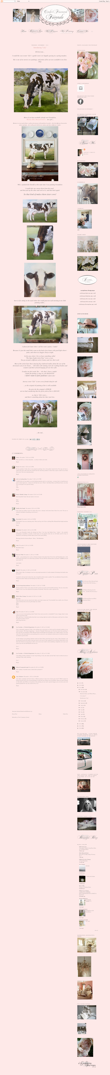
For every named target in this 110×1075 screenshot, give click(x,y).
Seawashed (18, 519)
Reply (17, 462)
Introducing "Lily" (84, 698)
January (82, 721)
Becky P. (18, 570)
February (83, 718)
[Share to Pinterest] (39, 439)
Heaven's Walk (19, 554)
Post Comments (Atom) (23, 717)
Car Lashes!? (83, 696)
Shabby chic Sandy (20, 508)
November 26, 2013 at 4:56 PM (36, 667)
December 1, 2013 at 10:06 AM (31, 676)
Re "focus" (88, 921)
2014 (80, 685)
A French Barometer (83, 860)
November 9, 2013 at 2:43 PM (26, 545)
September (83, 703)
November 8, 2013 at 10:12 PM (29, 530)
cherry (17, 457)
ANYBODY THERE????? (88, 900)
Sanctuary (81, 875)
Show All (96, 930)
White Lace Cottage (84, 890)
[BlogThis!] (34, 439)
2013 (80, 687)
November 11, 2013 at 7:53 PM (31, 554)
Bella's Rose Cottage (21, 596)
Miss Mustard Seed (83, 853)
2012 (80, 723)
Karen (17, 466)
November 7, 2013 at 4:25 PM (27, 457)
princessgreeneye (83, 909)
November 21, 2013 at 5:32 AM (42, 653)
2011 (80, 726)
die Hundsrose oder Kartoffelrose (90, 911)
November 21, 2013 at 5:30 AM (42, 627)
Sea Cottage (82, 864)
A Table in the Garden (90, 876)
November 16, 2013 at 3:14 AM (34, 596)
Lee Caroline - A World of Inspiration (25, 627)
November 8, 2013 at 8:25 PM (33, 508)
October (82, 701)
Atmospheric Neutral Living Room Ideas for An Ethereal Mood (87, 848)
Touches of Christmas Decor (85, 887)
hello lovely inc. (83, 846)
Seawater (87, 865)
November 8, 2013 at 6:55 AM (35, 494)
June (17, 611)
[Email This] (32, 439)
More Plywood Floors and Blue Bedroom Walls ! (89, 599)
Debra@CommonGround (22, 667)
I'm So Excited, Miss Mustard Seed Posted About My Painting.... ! (90, 582)
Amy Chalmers (19, 676)
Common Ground (83, 920)
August (82, 705)
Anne (17, 545)
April (82, 714)
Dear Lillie (81, 886)
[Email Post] (30, 439)
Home (40, 714)
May (82, 712)
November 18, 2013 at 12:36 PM (26, 611)
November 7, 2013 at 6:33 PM (27, 466)
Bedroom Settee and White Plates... (88, 693)
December (83, 689)
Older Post (65, 714)
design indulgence (83, 898)
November (83, 691)
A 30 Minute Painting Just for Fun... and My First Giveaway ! (89, 590)
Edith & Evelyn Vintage (85, 859)
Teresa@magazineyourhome (23, 585)
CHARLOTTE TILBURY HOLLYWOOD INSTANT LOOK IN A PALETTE (88, 893)
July (82, 707)
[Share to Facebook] (37, 439)
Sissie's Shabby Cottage (21, 494)
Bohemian (18, 530)
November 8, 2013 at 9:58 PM (29, 519)
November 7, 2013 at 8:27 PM (34, 479)
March (82, 716)
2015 (80, 683)
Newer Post (14, 714)
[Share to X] (36, 439)
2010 (80, 728)
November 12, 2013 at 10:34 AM (28, 570)
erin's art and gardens (21, 479)
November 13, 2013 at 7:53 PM (38, 585)
